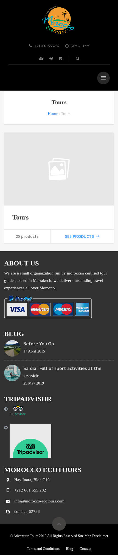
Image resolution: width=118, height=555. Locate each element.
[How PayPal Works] (48, 306)
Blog (69, 549)
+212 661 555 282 (30, 490)
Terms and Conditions (43, 549)
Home (53, 113)
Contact (85, 549)
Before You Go (38, 343)
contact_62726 (27, 511)
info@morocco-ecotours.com (39, 501)
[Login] (51, 58)
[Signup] (42, 58)
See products (79, 236)
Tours (20, 217)
